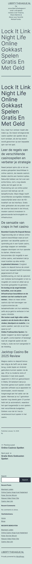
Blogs (3, 521)
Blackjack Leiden (7, 489)
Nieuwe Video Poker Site (10, 498)
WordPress (20, 556)
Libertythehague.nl (19, 3)
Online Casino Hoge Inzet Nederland (14, 492)
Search (3, 476)
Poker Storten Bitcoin (9, 495)
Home (3, 518)
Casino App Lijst (7, 501)
